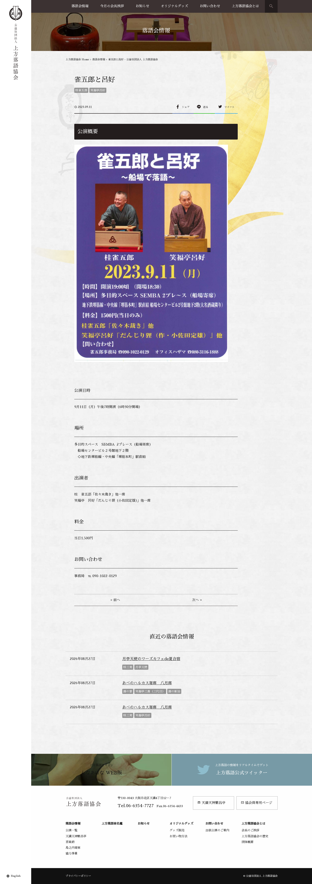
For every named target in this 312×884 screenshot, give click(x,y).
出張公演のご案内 (217, 830)
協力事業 (71, 853)
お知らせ (142, 6)
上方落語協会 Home (77, 59)
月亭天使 (141, 667)
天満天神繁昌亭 (211, 803)
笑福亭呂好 (97, 90)
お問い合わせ (210, 6)
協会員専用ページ (256, 803)
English (16, 876)
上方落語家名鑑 (112, 823)
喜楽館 (70, 841)
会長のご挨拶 (250, 830)
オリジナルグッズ (174, 6)
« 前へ (115, 600)
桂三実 (127, 667)
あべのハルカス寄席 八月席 (147, 683)
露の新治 (174, 691)
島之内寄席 (73, 847)
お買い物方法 (178, 836)
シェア (186, 107)
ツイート (229, 107)
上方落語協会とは (245, 6)
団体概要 (247, 841)
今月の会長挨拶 (112, 6)
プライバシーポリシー (78, 876)
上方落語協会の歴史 (255, 836)
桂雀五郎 (81, 90)
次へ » (197, 600)
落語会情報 (80, 6)
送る (205, 107)
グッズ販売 (177, 830)
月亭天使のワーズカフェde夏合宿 (151, 659)
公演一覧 (71, 830)
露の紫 (127, 691)
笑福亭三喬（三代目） (150, 691)
